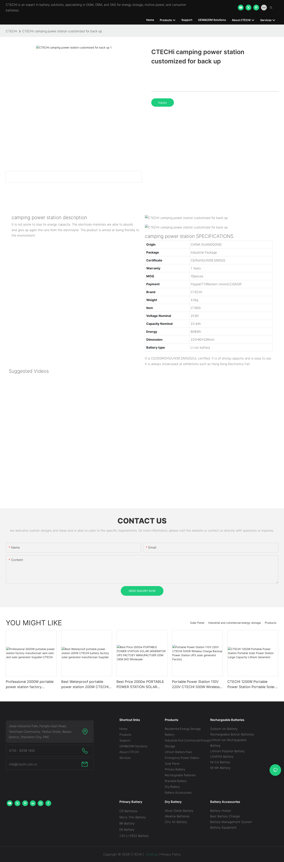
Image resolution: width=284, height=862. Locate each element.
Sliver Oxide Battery (179, 811)
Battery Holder (220, 811)
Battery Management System (231, 822)
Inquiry (162, 102)
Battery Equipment (223, 827)
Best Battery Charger (225, 816)
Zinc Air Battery (176, 822)
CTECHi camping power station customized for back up (62, 31)
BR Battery (127, 823)
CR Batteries (128, 811)
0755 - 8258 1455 (22, 750)
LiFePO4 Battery (222, 756)
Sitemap (151, 854)
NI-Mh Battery (220, 768)
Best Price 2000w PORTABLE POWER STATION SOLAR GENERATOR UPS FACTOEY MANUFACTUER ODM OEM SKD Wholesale (140, 684)
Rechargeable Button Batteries (232, 734)
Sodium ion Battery (224, 729)
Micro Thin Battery (132, 817)
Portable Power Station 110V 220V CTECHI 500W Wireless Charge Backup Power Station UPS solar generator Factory (196, 684)
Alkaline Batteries (177, 816)
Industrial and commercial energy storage (234, 622)
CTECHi (11, 31)
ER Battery (126, 829)
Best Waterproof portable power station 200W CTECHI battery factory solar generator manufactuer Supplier (85, 684)
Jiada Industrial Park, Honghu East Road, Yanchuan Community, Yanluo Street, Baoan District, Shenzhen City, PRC (40, 731)
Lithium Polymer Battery (227, 751)
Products (270, 622)
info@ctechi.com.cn (23, 764)
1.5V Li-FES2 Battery (134, 836)
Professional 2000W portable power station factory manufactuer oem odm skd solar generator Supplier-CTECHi (30, 684)
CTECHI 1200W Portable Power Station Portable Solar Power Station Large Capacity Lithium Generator (251, 684)
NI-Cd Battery (220, 762)
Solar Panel (197, 622)
